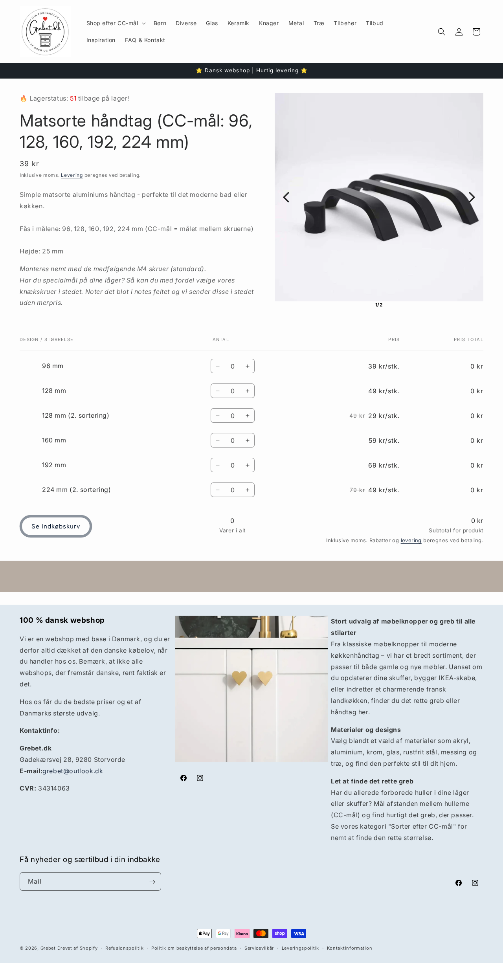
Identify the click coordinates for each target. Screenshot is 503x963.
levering (411, 540)
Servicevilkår (259, 948)
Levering (72, 175)
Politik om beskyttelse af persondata (194, 948)
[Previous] (286, 197)
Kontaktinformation (350, 948)
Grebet (48, 948)
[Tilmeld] (152, 882)
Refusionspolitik (124, 948)
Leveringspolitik (300, 948)
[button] (115, 23)
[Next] (472, 197)
